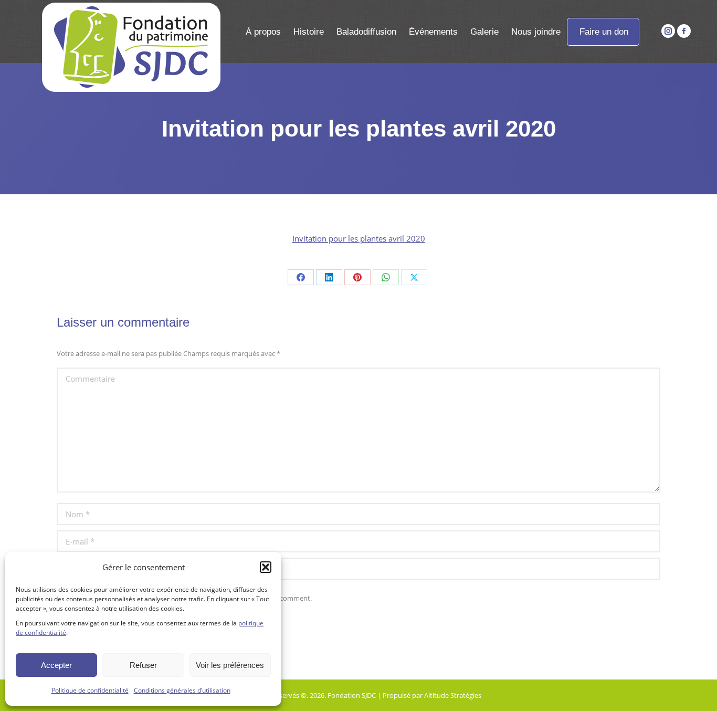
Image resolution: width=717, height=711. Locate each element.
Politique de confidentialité (90, 690)
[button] (265, 567)
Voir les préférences (230, 665)
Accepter (56, 665)
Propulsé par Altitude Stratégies (432, 695)
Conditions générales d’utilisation (182, 690)
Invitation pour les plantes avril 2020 (358, 238)
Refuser (143, 665)
